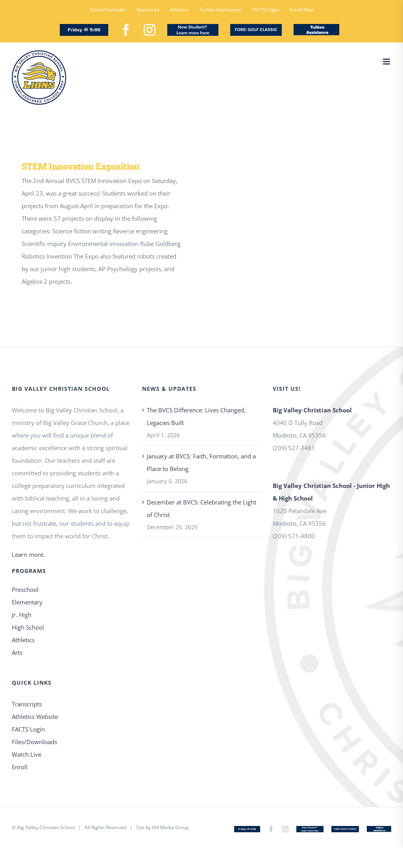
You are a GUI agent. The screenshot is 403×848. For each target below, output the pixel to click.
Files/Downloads (34, 742)
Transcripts (27, 704)
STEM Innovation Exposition (81, 166)
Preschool (25, 589)
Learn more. (28, 554)
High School (28, 627)
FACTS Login (28, 729)
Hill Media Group (170, 827)
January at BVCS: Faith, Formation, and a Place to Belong (201, 462)
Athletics (23, 640)
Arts (17, 652)
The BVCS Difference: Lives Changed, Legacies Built (196, 416)
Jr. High (21, 615)
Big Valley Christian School (46, 827)
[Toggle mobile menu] (387, 61)
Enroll (20, 767)
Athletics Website (35, 717)
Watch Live (26, 754)
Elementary (27, 602)
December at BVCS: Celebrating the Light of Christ (201, 508)
